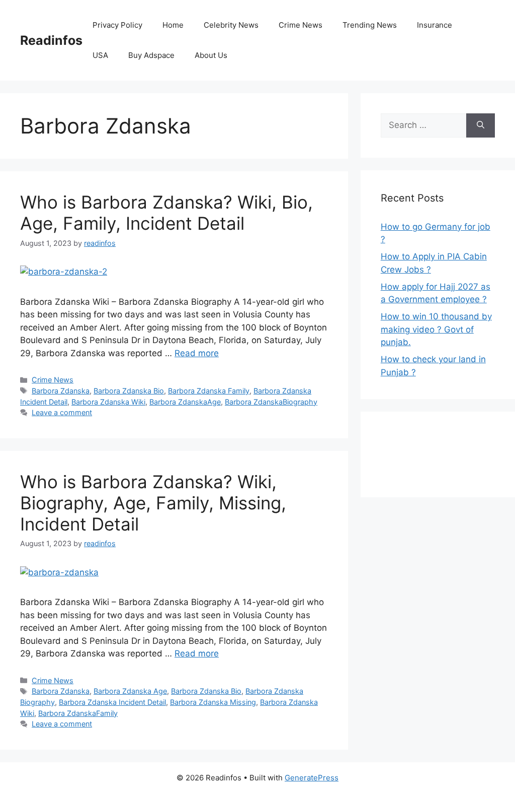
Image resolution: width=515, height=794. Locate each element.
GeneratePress (311, 777)
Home (173, 25)
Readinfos (51, 40)
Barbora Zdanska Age (130, 691)
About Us (211, 55)
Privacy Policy (117, 25)
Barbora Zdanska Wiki (108, 402)
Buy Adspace (151, 55)
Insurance (434, 25)
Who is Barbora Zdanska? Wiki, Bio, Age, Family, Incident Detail (166, 212)
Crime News (300, 25)
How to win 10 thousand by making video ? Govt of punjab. (436, 329)
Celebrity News (231, 25)
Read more (197, 353)
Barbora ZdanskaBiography (271, 402)
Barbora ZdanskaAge (185, 402)
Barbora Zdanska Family (208, 390)
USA (100, 55)
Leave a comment (62, 412)
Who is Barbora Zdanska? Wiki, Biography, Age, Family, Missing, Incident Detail (153, 503)
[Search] (480, 125)
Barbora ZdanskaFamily (78, 713)
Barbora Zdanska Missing (213, 702)
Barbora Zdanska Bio (129, 390)
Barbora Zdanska (61, 390)
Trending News (369, 25)
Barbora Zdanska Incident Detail (112, 702)
